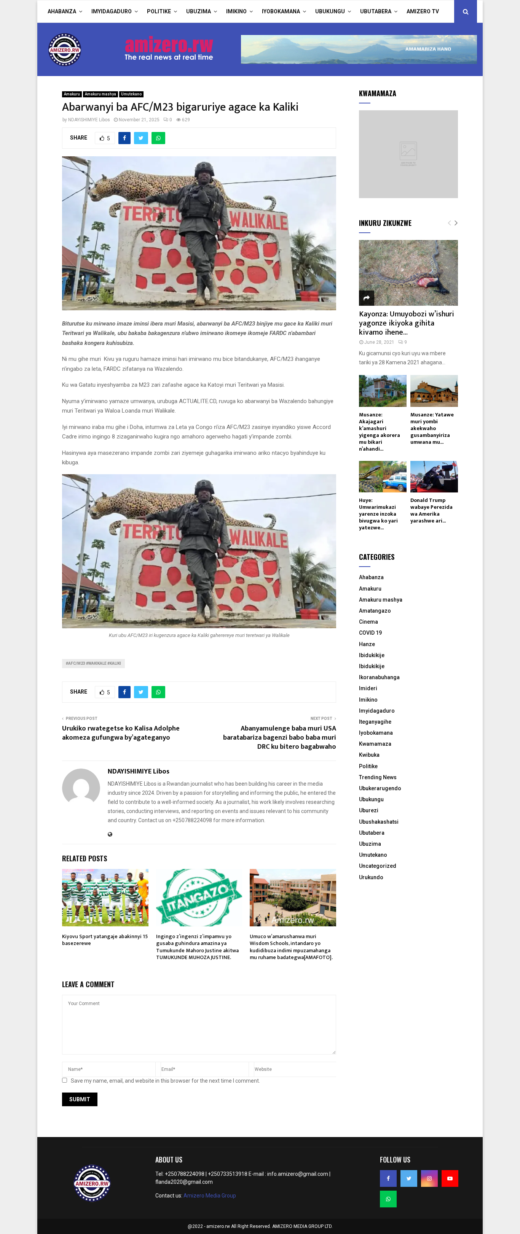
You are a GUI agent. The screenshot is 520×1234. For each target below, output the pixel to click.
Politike (159, 11)
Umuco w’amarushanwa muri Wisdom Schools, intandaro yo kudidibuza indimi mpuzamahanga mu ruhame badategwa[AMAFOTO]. (291, 947)
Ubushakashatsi (379, 822)
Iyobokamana (281, 11)
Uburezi (368, 810)
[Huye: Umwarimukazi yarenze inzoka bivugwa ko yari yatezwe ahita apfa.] (383, 476)
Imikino (236, 11)
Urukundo (371, 877)
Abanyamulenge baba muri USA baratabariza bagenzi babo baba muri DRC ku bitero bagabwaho (279, 738)
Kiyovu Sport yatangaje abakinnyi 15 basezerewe (105, 940)
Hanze (367, 644)
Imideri (368, 688)
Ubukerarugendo (380, 788)
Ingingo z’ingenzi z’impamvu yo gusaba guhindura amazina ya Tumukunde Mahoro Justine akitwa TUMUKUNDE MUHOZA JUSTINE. (197, 947)
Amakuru (72, 94)
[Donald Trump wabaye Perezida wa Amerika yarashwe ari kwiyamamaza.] (434, 476)
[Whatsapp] (388, 1199)
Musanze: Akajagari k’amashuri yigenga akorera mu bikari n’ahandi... (379, 431)
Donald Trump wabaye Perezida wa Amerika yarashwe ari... (431, 510)
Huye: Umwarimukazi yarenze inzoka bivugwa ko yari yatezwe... (378, 514)
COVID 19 (370, 633)
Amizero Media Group (209, 1196)
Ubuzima (198, 11)
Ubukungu (330, 11)
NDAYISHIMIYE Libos (89, 119)
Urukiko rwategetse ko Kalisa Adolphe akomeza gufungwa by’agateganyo (121, 733)
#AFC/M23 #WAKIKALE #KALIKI (93, 663)
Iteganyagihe (375, 722)
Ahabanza (62, 11)
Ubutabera (375, 11)
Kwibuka (369, 755)
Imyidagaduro (111, 11)
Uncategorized (377, 866)
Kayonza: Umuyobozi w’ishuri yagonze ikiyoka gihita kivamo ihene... (406, 323)
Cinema (368, 622)
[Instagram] (429, 1178)
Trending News (378, 777)
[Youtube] (450, 1178)
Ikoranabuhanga (379, 677)
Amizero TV (423, 11)
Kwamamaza (375, 744)
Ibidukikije (371, 655)
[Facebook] (388, 1178)
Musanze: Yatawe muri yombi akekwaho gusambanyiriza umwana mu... (432, 428)
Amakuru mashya (100, 94)
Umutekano (131, 94)
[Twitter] (408, 1178)
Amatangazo (375, 611)
